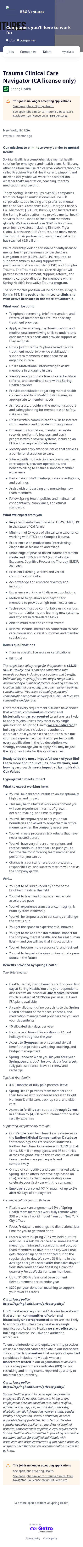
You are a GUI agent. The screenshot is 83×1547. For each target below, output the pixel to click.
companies (28, 52)
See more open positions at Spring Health (41, 1503)
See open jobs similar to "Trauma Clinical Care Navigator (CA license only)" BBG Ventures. (43, 113)
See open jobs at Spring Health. (33, 106)
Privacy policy (33, 1538)
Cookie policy (50, 1538)
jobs (11, 52)
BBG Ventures (32, 11)
